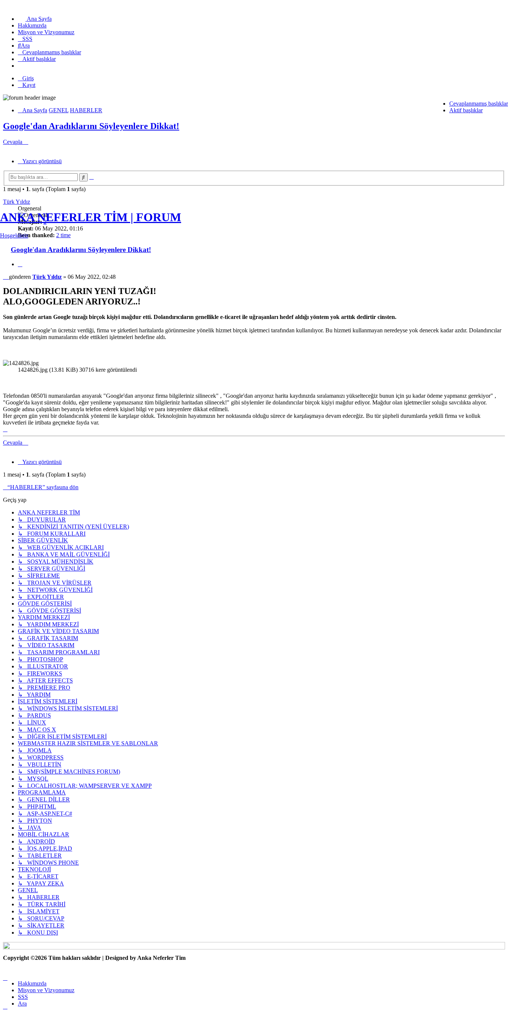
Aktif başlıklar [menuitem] (466, 110)
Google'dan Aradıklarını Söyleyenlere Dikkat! (91, 126)
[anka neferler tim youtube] (254, 947)
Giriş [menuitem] (28, 78)
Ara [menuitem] (22, 1003)
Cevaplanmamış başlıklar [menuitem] (478, 103)
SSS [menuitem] (23, 997)
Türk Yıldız (16, 202)
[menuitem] (35, 19)
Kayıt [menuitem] (28, 85)
